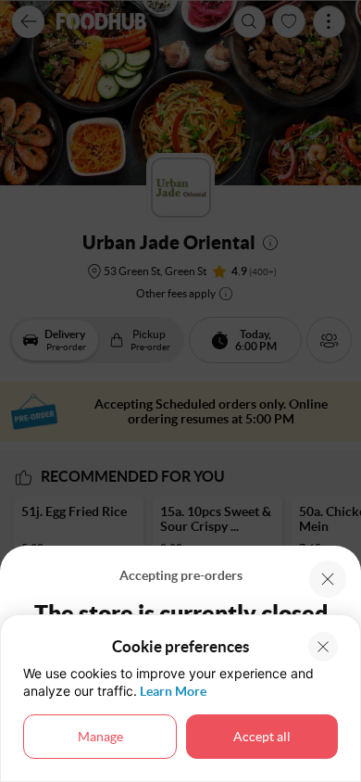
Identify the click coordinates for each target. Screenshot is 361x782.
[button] (327, 579)
